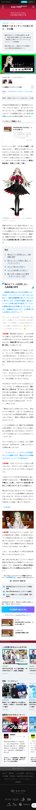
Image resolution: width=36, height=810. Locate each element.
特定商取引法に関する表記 (25, 776)
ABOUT (4, 773)
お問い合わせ (29, 773)
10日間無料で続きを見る (18, 609)
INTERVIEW (5, 700)
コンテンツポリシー (25, 779)
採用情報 (18, 782)
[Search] (33, 7)
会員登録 (24, 2)
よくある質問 (20, 773)
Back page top (18, 769)
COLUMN (5, 666)
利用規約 (12, 776)
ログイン (31, 2)
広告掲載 (5, 776)
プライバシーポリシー (11, 779)
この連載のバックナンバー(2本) (12, 87)
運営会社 (11, 773)
